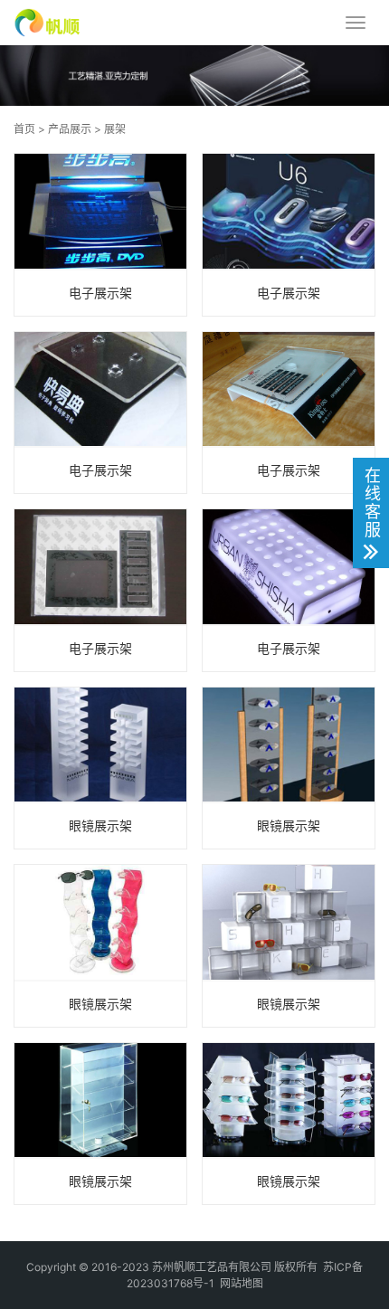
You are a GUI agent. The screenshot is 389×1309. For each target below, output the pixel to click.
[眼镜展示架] (100, 768)
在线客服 (371, 503)
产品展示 (69, 129)
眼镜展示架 (100, 825)
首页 (24, 129)
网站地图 (241, 1283)
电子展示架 (100, 292)
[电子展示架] (100, 235)
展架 (115, 129)
